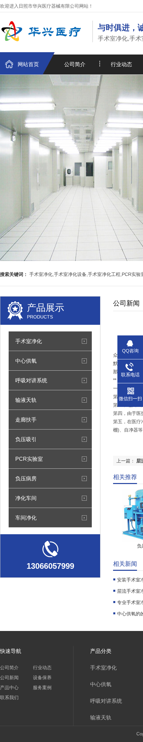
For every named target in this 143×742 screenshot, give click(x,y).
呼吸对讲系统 (31, 380)
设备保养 (42, 677)
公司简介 (74, 64)
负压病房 (26, 478)
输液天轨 (26, 400)
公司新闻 (9, 677)
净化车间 (26, 498)
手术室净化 (28, 341)
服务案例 (42, 687)
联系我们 (9, 697)
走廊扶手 (26, 420)
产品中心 (9, 687)
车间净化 (26, 518)
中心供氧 (26, 361)
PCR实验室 (29, 459)
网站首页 (28, 64)
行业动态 (42, 667)
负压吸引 (26, 439)
